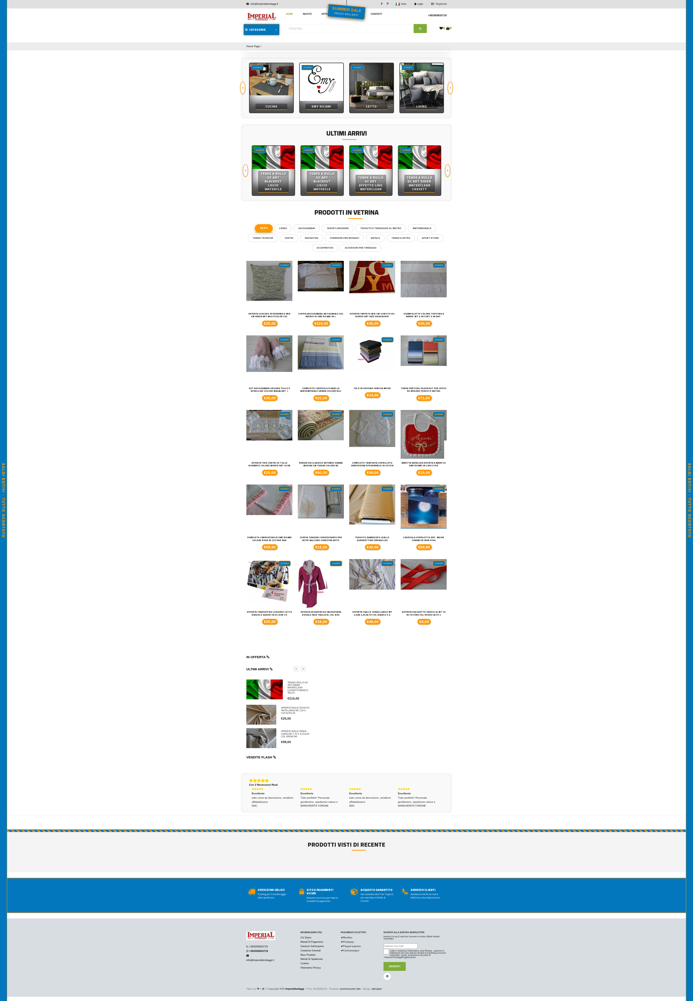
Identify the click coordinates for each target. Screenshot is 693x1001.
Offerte (326, 14)
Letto (321, 106)
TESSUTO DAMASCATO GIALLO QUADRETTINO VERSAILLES (372, 539)
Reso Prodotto (307, 955)
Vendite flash (259, 757)
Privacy (428, 951)
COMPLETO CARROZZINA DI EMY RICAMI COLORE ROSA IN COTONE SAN (269, 539)
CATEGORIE (257, 29)
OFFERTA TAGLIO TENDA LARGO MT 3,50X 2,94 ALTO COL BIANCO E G (372, 613)
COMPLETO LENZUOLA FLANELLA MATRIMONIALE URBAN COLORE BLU (320, 389)
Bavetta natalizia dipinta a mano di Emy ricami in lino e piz (424, 464)
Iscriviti (394, 966)
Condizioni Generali (310, 950)
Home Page (253, 46)
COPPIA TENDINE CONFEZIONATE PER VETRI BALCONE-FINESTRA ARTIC (321, 539)
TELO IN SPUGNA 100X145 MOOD (372, 388)
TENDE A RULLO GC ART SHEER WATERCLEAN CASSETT (371, 183)
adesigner (377, 988)
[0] (441, 28)
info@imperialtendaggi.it (264, 3)
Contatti (376, 14)
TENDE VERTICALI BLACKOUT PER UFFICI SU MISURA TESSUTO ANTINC (423, 389)
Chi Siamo (305, 937)
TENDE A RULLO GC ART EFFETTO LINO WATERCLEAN (322, 183)
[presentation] (242, 88)
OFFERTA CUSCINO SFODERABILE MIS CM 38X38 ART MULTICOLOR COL (269, 315)
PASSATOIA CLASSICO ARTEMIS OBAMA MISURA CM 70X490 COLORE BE (321, 464)
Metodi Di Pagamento (311, 942)
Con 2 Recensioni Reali (263, 784)
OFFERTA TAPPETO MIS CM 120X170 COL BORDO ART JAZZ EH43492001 (372, 315)
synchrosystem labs (350, 988)
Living (371, 106)
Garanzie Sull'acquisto (312, 946)
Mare (421, 106)
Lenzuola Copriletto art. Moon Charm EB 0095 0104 (423, 539)
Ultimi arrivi (258, 669)
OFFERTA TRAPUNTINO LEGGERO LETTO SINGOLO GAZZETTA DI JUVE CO (269, 613)
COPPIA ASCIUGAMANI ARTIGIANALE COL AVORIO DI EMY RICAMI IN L (320, 315)
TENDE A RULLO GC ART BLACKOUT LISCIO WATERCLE (273, 181)
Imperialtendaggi (294, 988)
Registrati (441, 3)
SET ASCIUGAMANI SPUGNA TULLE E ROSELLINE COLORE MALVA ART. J (269, 389)
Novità (307, 14)
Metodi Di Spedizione (311, 959)
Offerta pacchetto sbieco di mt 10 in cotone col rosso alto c (424, 613)
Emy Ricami (271, 106)
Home (289, 14)
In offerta (256, 657)
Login (419, 3)
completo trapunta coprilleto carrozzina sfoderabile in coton (372, 464)
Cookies (304, 963)
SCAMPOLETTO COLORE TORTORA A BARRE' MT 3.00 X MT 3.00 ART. (424, 315)
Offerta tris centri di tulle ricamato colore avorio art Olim (269, 464)
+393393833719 (437, 15)
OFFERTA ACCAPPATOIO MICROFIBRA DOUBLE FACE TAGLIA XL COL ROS (320, 613)
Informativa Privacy (310, 967)
